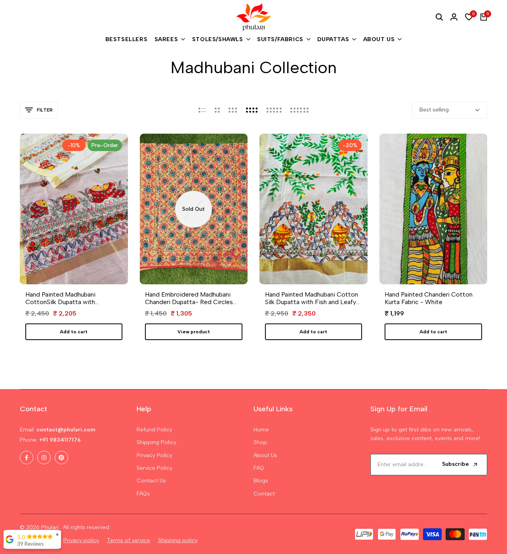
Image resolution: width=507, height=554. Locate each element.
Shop (260, 442)
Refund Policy (154, 429)
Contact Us (151, 480)
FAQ (259, 468)
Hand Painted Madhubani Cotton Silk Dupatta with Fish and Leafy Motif (311, 298)
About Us (265, 455)
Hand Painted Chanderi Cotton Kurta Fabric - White (429, 298)
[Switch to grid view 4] (252, 110)
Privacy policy (81, 540)
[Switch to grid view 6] (299, 110)
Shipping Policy (156, 442)
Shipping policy (178, 540)
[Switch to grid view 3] (233, 110)
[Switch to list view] (202, 110)
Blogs (261, 480)
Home (261, 429)
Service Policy (154, 468)
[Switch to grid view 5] (274, 110)
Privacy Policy (154, 455)
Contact (264, 493)
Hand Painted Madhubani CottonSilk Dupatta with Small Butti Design (60, 298)
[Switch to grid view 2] (217, 110)
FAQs (143, 493)
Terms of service (128, 540)
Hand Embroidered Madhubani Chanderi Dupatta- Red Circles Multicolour (189, 298)
